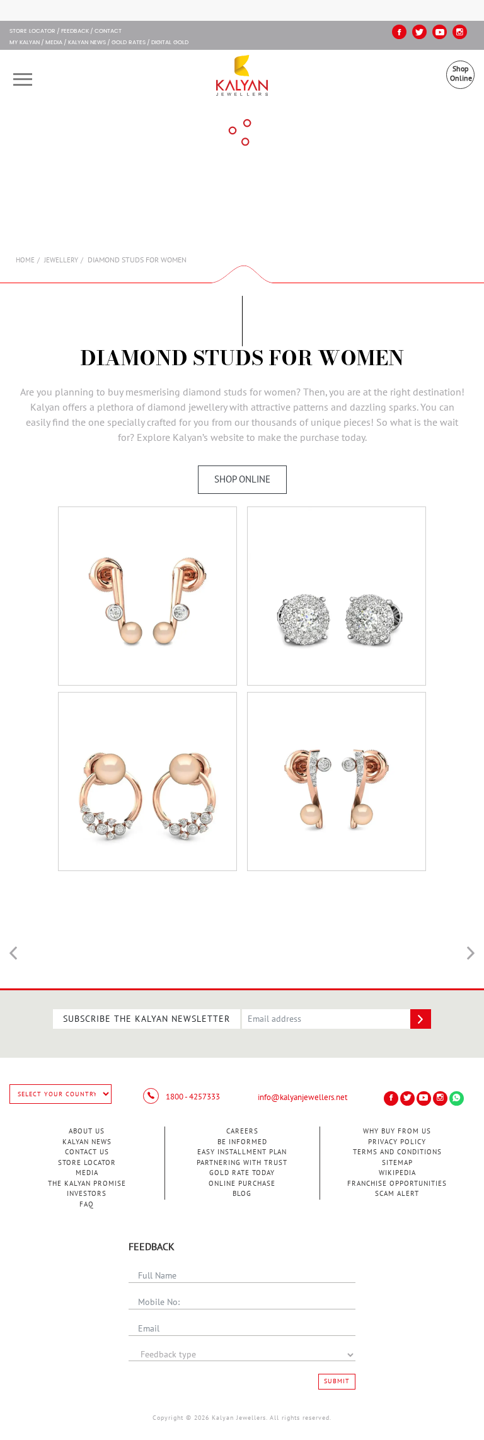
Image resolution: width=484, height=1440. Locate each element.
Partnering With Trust (242, 1163)
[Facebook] (399, 32)
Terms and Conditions (397, 1152)
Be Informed (242, 1142)
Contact (108, 31)
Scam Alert (397, 1194)
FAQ (86, 1204)
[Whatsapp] (456, 1098)
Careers (242, 1131)
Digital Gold (169, 42)
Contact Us (87, 1152)
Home (25, 260)
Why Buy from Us (397, 1131)
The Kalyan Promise (87, 1184)
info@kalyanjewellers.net (302, 1097)
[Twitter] (419, 32)
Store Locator (87, 1163)
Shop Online (461, 73)
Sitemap (397, 1163)
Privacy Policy (397, 1142)
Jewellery (61, 260)
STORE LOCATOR (32, 31)
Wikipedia (397, 1173)
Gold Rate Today (242, 1173)
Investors (87, 1194)
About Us (87, 1131)
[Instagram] (459, 32)
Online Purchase (242, 1184)
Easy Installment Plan (242, 1152)
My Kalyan (24, 42)
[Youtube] (439, 32)
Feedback (75, 31)
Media (53, 42)
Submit (337, 1381)
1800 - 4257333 (192, 1097)
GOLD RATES (129, 42)
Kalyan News (87, 42)
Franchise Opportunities (397, 1184)
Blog (242, 1194)
